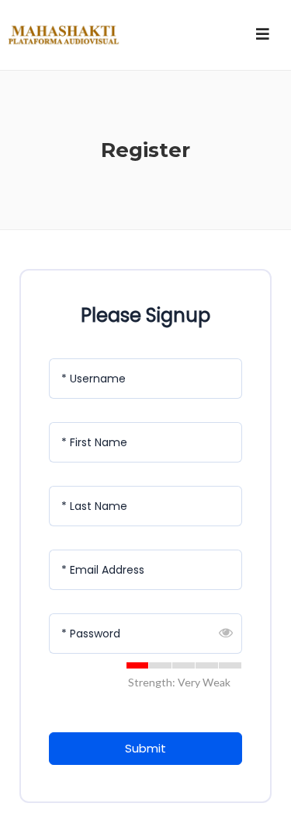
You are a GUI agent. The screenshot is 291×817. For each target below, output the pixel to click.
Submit (145, 748)
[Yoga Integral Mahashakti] (62, 35)
